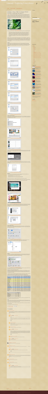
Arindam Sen (11, 315)
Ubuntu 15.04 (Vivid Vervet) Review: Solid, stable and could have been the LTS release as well (38, 73)
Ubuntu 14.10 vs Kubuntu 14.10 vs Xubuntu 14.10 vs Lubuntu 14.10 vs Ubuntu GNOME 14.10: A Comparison (38, 66)
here (17, 304)
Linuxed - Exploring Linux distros (20, 3)
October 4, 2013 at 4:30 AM (13, 345)
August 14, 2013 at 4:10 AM (13, 322)
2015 (33, 45)
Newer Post (8, 388)
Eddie (9, 310)
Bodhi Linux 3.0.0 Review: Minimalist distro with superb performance (38, 92)
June (33, 51)
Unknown (9, 354)
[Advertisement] (18, 6)
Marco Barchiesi (10, 342)
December (34, 47)
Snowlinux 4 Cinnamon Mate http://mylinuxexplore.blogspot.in (16, 57)
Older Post (30, 388)
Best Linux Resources (19, 8)
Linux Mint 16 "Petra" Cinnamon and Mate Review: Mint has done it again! (38, 86)
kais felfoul (10, 345)
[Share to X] (15, 306)
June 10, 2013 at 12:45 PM (15, 315)
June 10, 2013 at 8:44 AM (12, 310)
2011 (33, 63)
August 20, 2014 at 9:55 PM (15, 365)
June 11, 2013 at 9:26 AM (14, 342)
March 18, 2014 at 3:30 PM (13, 354)
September (34, 49)
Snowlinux (8, 14)
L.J (10, 322)
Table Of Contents (12, 8)
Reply (9, 313)
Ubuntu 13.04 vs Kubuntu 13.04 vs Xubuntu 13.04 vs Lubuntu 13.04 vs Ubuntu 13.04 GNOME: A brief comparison (38, 77)
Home (8, 8)
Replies (10, 314)
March (33, 60)
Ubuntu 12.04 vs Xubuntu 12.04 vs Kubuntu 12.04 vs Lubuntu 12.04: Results (37, 70)
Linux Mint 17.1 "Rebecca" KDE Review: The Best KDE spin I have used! (38, 89)
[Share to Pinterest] (16, 306)
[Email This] (14, 306)
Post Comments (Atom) (10, 389)
